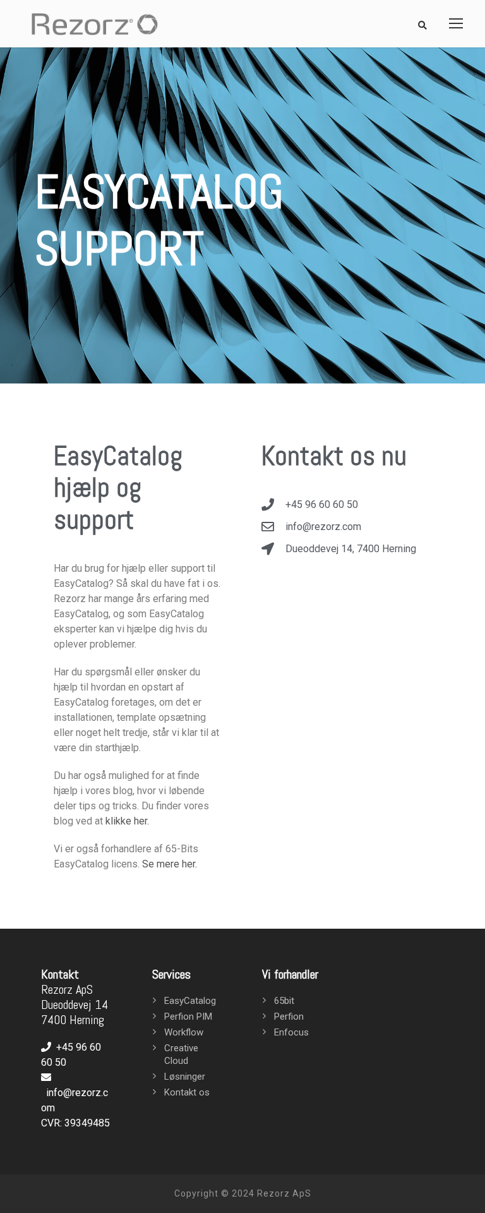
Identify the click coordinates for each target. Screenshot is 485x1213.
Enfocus (291, 1032)
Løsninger (184, 1076)
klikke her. (127, 821)
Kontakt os (187, 1092)
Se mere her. (169, 864)
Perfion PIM (188, 1016)
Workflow (183, 1032)
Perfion (289, 1016)
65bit (284, 1000)
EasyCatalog (190, 1000)
